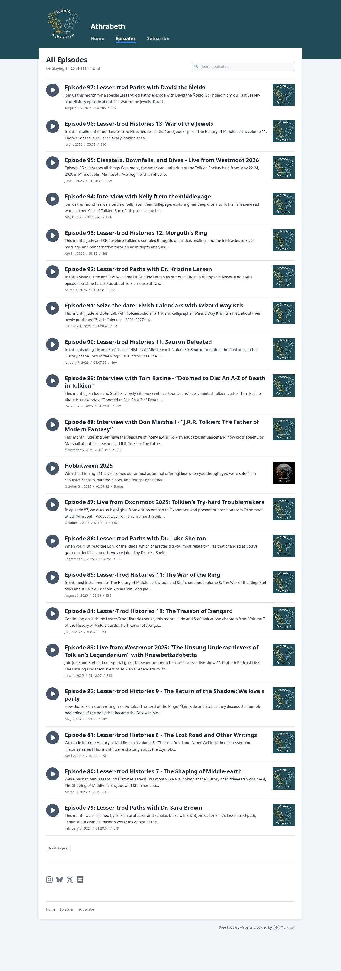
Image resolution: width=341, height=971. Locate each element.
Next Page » (58, 848)
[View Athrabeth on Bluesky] (59, 879)
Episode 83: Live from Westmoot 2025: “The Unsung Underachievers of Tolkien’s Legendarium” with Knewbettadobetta (161, 650)
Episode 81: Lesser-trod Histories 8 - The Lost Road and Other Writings (161, 735)
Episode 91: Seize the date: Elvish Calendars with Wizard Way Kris (154, 305)
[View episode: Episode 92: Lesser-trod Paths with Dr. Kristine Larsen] (284, 276)
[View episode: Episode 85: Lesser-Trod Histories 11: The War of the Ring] (284, 582)
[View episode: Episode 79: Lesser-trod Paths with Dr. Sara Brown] (284, 815)
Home (97, 38)
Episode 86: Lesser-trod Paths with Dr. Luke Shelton (135, 538)
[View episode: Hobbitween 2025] (284, 473)
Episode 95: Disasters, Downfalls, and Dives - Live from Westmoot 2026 (162, 160)
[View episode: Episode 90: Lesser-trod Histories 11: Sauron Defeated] (284, 349)
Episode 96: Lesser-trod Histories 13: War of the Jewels (139, 123)
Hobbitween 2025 (89, 465)
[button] (52, 90)
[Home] (63, 24)
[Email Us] (80, 879)
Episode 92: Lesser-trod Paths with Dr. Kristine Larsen (138, 269)
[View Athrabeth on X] (70, 879)
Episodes (126, 38)
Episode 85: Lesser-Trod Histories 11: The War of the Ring (142, 574)
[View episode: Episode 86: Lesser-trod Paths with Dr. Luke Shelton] (284, 546)
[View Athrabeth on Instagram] (49, 879)
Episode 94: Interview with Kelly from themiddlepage (138, 196)
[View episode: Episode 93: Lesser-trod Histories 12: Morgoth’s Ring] (284, 240)
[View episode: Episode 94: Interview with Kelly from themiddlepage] (284, 204)
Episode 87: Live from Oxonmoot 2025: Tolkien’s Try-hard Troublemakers (164, 502)
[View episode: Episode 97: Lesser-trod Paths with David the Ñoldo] (284, 95)
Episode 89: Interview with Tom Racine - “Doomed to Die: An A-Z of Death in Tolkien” (165, 381)
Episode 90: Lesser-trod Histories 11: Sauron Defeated (138, 341)
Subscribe (158, 38)
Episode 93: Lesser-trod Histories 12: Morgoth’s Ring (136, 232)
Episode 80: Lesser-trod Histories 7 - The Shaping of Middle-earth (153, 771)
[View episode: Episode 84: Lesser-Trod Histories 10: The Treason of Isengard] (284, 618)
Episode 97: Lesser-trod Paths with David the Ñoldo (135, 87)
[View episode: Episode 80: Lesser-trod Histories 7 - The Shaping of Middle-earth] (284, 778)
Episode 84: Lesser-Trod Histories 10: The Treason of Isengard (149, 611)
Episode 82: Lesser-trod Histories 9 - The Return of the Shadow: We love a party (165, 694)
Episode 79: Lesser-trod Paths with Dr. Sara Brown (133, 807)
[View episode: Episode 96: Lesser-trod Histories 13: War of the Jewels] (284, 131)
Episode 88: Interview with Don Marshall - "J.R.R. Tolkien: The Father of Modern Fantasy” (162, 425)
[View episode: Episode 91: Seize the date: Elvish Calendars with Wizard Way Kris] (284, 313)
